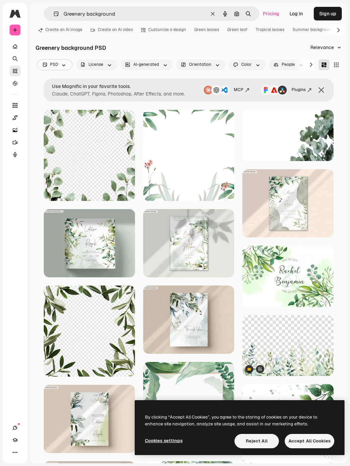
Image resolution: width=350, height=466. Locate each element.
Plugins (299, 89)
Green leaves (206, 29)
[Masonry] (324, 64)
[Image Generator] (15, 130)
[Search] (15, 58)
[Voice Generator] (15, 154)
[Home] (15, 46)
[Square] (336, 64)
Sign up (327, 14)
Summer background (313, 29)
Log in (296, 14)
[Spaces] (15, 117)
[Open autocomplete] (53, 13)
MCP (238, 89)
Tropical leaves (270, 29)
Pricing (271, 14)
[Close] (321, 90)
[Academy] (15, 440)
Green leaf (237, 29)
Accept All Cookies (309, 441)
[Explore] (15, 83)
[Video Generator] (15, 142)
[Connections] (15, 427)
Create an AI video (115, 29)
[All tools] (15, 105)
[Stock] (15, 70)
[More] (15, 452)
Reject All (257, 441)
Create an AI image (63, 29)
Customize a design (167, 29)
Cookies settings (164, 440)
